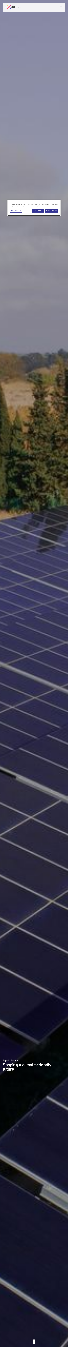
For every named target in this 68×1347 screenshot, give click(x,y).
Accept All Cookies (51, 210)
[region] (34, 208)
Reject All (38, 210)
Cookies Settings (16, 210)
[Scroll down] (34, 1341)
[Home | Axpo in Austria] (11, 7)
